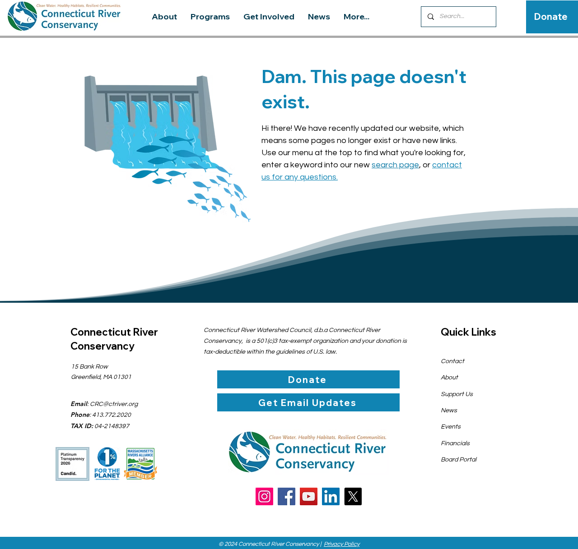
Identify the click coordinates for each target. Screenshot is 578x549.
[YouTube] (308, 496)
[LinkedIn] (331, 496)
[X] (353, 496)
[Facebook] (286, 496)
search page (395, 165)
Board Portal (458, 460)
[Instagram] (264, 496)
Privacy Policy (341, 544)
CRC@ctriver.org (114, 404)
